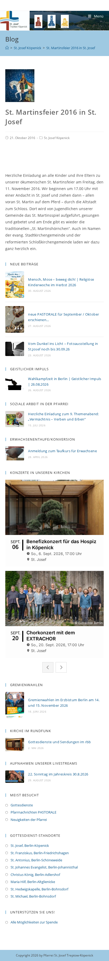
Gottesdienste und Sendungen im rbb (59, 742)
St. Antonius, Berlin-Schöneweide (36, 860)
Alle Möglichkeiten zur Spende (34, 922)
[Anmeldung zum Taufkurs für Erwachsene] (14, 453)
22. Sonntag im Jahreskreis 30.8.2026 (58, 774)
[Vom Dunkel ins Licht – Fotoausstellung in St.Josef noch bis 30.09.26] (14, 349)
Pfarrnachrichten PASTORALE (33, 812)
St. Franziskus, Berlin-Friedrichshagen (40, 853)
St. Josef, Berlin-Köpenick (30, 845)
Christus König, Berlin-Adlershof (35, 874)
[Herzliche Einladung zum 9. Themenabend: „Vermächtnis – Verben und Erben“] (14, 419)
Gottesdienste (22, 805)
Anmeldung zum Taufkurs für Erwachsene (62, 451)
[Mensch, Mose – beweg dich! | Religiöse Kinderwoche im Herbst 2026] (14, 284)
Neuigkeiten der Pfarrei (29, 819)
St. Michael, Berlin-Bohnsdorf (33, 896)
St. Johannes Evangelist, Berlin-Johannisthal (44, 867)
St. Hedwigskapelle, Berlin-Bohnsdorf (39, 889)
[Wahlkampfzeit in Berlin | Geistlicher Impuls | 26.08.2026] (14, 384)
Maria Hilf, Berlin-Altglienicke (33, 881)
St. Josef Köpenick (57, 138)
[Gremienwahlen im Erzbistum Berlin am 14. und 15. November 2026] (14, 705)
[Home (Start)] (7, 47)
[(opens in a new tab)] (14, 744)
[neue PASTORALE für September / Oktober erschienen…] (14, 319)
